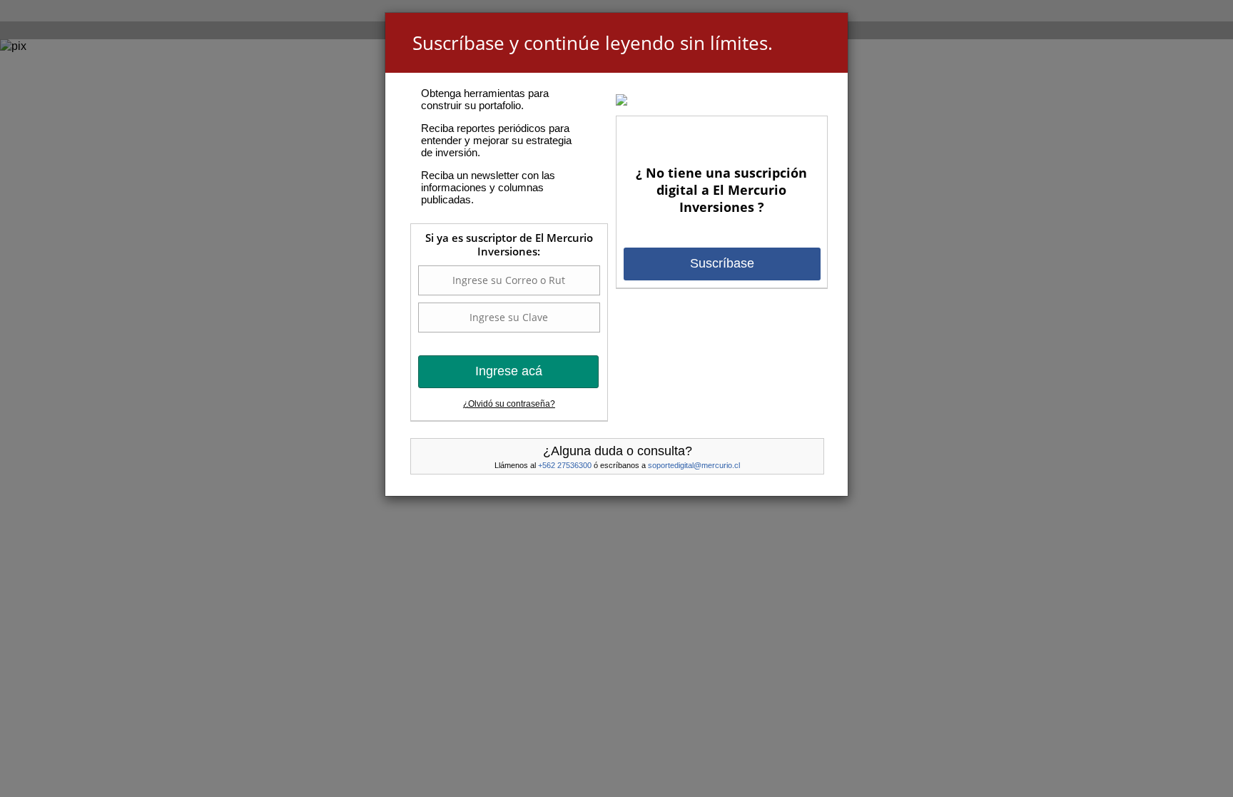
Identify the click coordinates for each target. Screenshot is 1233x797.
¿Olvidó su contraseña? (509, 404)
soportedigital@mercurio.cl (694, 465)
